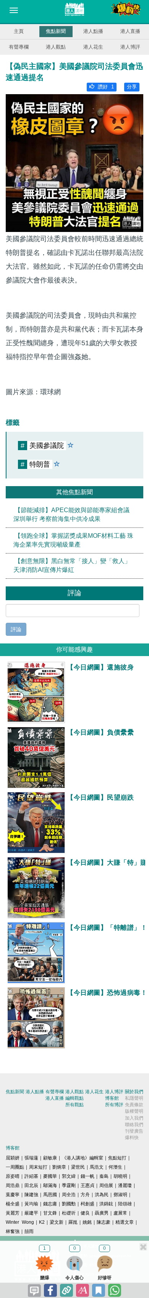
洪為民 (102, 1194)
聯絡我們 (134, 1124)
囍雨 (29, 1231)
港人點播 (93, 31)
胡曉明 (120, 1176)
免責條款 (134, 1104)
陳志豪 (103, 1222)
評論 (16, 629)
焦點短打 (117, 1158)
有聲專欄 (19, 47)
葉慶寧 (12, 1194)
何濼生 (115, 1167)
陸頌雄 (125, 1204)
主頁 (19, 31)
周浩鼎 (12, 1185)
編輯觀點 (74, 1098)
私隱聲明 (134, 1098)
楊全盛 (12, 1204)
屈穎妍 (12, 1158)
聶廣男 (102, 1213)
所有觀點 (74, 1104)
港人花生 (93, 47)
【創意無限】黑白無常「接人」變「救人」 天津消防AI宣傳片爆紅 (72, 565)
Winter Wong (20, 1222)
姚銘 (87, 1222)
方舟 (85, 1194)
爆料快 (132, 1137)
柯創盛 (87, 1204)
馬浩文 (97, 1167)
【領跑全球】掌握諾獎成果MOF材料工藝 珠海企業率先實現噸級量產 (73, 540)
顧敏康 (50, 1158)
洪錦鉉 (106, 1204)
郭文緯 (69, 1176)
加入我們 (134, 1118)
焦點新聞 (56, 31)
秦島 (104, 1176)
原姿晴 (12, 1176)
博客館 (112, 1098)
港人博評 (130, 47)
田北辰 (31, 1185)
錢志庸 (50, 1204)
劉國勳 (69, 1204)
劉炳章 (59, 1167)
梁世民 (78, 1167)
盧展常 (120, 1213)
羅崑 (73, 1222)
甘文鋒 (50, 1213)
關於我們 (134, 1091)
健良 (85, 1213)
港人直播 (130, 31)
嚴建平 (31, 1213)
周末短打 (38, 1167)
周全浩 (69, 1194)
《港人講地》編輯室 (82, 1158)
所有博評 (114, 1104)
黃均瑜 (31, 1204)
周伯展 (106, 1185)
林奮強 (12, 1231)
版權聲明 (134, 1111)
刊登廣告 (134, 1131)
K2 (42, 1222)
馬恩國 (50, 1194)
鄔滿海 (50, 1185)
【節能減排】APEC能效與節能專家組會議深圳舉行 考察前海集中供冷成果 (71, 514)
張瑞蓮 (31, 1158)
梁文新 (56, 1222)
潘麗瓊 (125, 1185)
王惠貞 (87, 1185)
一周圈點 (15, 1167)
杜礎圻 (69, 1213)
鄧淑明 (120, 1194)
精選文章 (124, 1222)
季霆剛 (69, 1185)
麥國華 (50, 1176)
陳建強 (31, 1194)
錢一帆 (87, 1176)
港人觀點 (56, 47)
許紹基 (31, 1176)
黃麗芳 (12, 1213)
